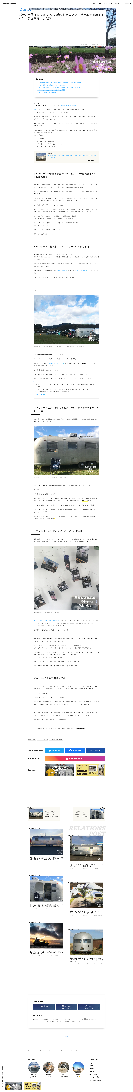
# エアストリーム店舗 (43, 739)
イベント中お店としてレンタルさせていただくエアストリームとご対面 (58, 87)
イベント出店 (55, 1019)
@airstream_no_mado (68, 105)
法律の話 (60, 1021)
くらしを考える (45, 1019)
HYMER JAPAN (39, 394)
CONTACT (117, 3)
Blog (32, 1050)
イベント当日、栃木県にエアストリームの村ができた (53, 85)
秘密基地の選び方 (77, 1021)
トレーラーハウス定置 (49, 1021)
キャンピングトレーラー (92, 1019)
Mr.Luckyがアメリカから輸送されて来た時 (46, 620)
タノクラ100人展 (80, 270)
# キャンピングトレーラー (56, 739)
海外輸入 (67, 1021)
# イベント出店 (31, 739)
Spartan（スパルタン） (55, 363)
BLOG (99, 3)
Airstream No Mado (9, 3)
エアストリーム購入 (78, 1019)
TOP (94, 3)
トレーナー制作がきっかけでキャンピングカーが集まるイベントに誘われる (60, 82)
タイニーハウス (37, 1021)
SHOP (111, 3)
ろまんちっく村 (61, 270)
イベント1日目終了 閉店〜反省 (46, 92)
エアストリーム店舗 (66, 1019)
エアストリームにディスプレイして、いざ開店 (51, 90)
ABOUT (105, 3)
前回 (35, 109)
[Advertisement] (65, 32)
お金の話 (36, 1019)
